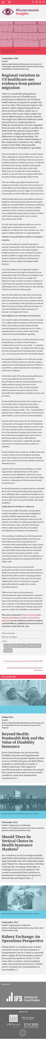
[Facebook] (40, 2)
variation (8, 650)
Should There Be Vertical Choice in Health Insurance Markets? (17, 843)
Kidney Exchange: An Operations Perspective (22, 938)
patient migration (34, 646)
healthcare (21, 646)
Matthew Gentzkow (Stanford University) (27, 66)
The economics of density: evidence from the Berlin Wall (23, 661)
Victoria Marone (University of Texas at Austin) (26, 828)
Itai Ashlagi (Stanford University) (20, 928)
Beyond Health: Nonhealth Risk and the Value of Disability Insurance (23, 740)
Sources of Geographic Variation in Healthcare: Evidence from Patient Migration (21, 618)
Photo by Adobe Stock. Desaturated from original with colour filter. (20, 813)
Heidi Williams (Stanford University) (15, 69)
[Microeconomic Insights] (21, 12)
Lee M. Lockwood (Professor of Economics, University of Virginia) (23, 725)
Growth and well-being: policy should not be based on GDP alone (24, 669)
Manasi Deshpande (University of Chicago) (24, 723)
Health (5, 61)
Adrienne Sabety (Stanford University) (16, 830)
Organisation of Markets (20, 825)
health (12, 646)
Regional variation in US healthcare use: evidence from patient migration (21, 81)
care (6, 646)
